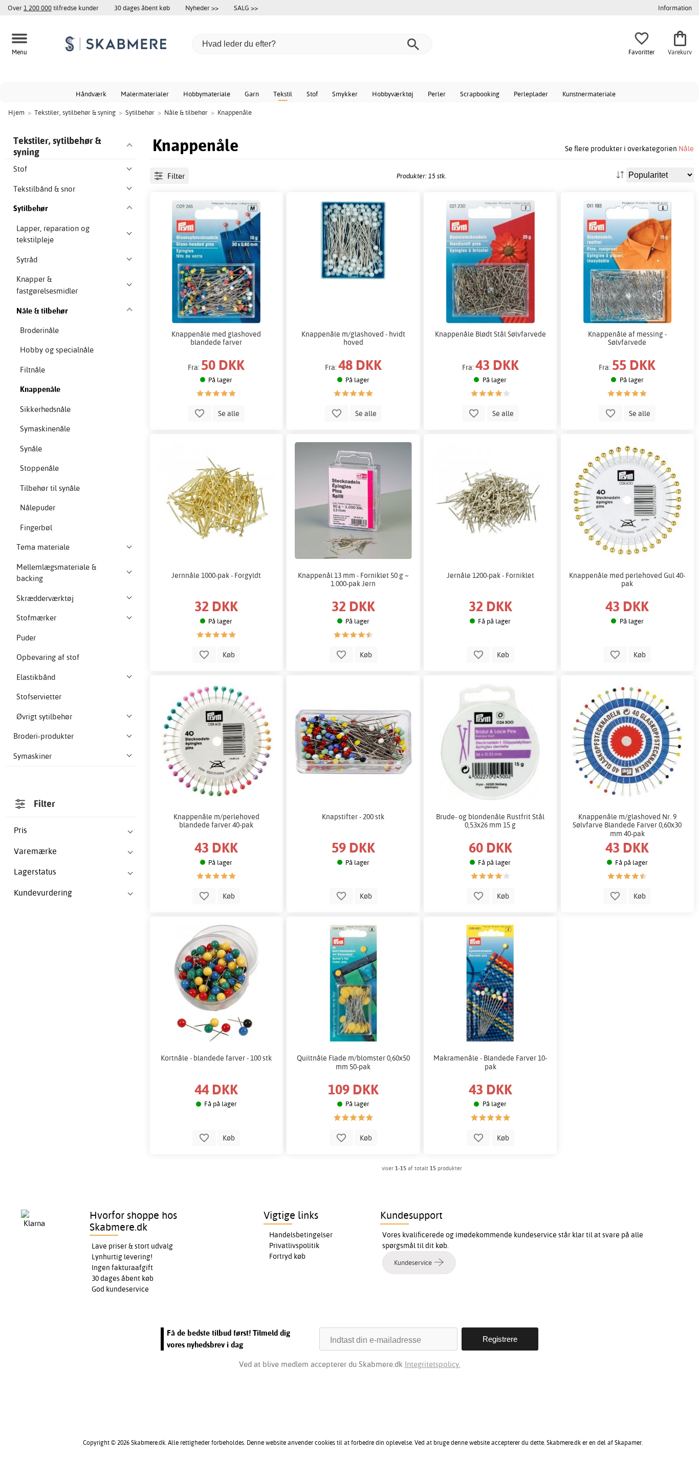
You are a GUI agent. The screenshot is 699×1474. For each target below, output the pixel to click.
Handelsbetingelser (301, 1234)
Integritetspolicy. (433, 1364)
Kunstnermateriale (589, 94)
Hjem (16, 112)
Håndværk (91, 94)
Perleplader (531, 94)
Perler (437, 94)
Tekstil (282, 94)
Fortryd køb (287, 1256)
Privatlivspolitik (294, 1245)
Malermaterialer (145, 94)
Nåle (686, 148)
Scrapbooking (479, 94)
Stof (312, 94)
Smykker (345, 94)
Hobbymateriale (206, 94)
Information (675, 8)
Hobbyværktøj (392, 94)
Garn (252, 94)
